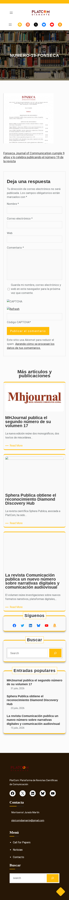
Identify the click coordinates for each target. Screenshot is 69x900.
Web (9, 233)
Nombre (13, 203)
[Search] (55, 653)
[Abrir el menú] (11, 13)
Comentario (15, 247)
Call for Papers (21, 842)
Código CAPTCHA (18, 322)
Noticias (18, 849)
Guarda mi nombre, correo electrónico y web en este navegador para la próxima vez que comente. (36, 289)
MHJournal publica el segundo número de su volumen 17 (34, 682)
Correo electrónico (20, 218)
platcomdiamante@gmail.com (27, 820)
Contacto (18, 857)
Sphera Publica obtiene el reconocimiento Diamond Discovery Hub (32, 700)
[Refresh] (13, 309)
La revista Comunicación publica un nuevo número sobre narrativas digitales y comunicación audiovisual (33, 719)
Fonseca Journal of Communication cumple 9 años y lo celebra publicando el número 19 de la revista (33, 157)
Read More (17, 446)
